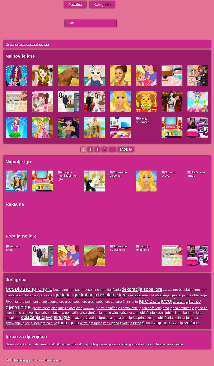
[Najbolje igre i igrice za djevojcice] (28, 21)
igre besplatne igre (186, 289)
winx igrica (111, 323)
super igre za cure (44, 323)
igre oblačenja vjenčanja (167, 295)
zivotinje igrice (130, 323)
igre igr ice (44, 295)
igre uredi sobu (93, 301)
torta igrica (68, 322)
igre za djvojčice (70, 308)
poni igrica (129, 317)
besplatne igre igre (29, 289)
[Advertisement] (105, 220)
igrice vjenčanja (90, 312)
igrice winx (111, 312)
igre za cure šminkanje (121, 301)
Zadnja (126, 149)
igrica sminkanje (182, 308)
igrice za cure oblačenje (137, 312)
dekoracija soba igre (142, 289)
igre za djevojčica (44, 308)
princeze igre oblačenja (155, 317)
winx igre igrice (91, 323)
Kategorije (102, 5)
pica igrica (113, 317)
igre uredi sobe (70, 301)
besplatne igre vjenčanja (102, 289)
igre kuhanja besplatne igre (99, 294)
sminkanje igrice (18, 323)
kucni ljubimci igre (169, 312)
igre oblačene (137, 295)
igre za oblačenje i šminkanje (116, 308)
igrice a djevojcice (26, 312)
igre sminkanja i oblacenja (38, 301)
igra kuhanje (167, 290)
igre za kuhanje (88, 309)
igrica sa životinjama (154, 308)
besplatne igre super (68, 289)
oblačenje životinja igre (88, 317)
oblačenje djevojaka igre (45, 317)
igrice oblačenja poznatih (59, 312)
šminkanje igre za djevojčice (170, 322)
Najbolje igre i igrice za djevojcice (27, 44)
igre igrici (62, 294)
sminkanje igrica (186, 317)
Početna (75, 5)
